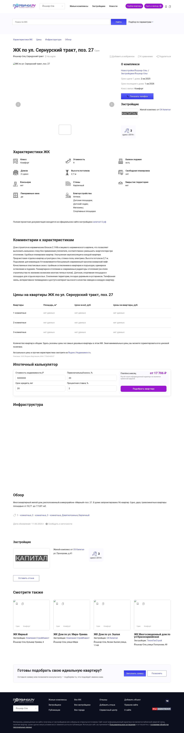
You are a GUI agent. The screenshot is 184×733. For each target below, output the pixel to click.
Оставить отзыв (26, 578)
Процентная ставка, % (77, 383)
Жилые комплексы (79, 6)
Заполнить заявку (135, 673)
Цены (39, 39)
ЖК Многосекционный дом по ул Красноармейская (152, 635)
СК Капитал (165, 109)
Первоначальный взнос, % (80, 372)
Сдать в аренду (153, 6)
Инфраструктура (53, 39)
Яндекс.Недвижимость (79, 352)
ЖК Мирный (20, 634)
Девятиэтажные (70, 515)
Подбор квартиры (134, 6)
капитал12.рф (99, 222)
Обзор (68, 39)
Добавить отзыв (107, 705)
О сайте (127, 710)
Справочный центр (108, 710)
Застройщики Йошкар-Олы (134, 73)
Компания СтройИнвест (37, 638)
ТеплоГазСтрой (154, 640)
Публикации (54, 710)
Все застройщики (82, 705)
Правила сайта (131, 705)
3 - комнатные (54, 515)
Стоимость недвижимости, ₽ (30, 372)
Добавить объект (132, 700)
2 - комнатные (39, 515)
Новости (113, 6)
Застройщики (98, 6)
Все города (79, 710)
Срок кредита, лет (24, 383)
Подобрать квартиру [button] (143, 389)
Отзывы (103, 700)
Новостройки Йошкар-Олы (134, 70)
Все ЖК (77, 700)
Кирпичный (84, 515)
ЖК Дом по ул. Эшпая (107, 634)
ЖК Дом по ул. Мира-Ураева (70, 634)
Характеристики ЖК (22, 39)
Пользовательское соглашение (122, 725)
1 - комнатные (24, 515)
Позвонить (157, 673)
